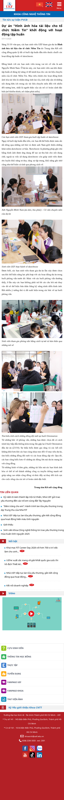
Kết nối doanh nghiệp (17, 585)
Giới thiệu (8, 524)
